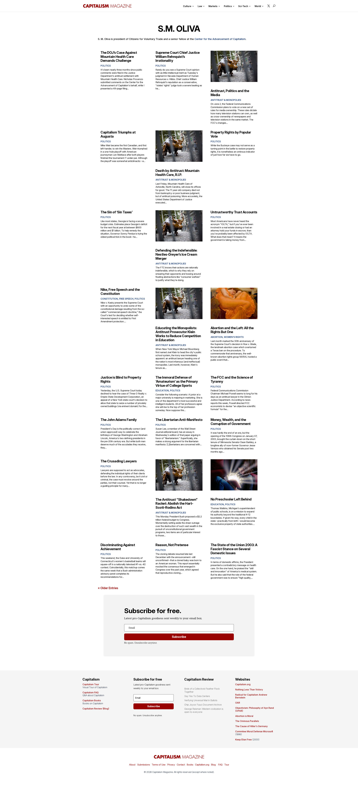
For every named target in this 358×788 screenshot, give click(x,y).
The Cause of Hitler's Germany (251, 726)
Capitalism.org (242, 684)
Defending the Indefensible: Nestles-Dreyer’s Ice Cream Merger (176, 254)
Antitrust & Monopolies (226, 100)
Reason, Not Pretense (172, 545)
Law (200, 6)
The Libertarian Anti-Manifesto (179, 420)
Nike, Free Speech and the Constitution (120, 292)
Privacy (171, 764)
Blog (213, 764)
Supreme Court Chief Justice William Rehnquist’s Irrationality (178, 57)
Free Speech (126, 298)
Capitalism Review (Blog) (96, 708)
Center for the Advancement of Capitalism (220, 39)
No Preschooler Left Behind (231, 499)
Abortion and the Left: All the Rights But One (232, 330)
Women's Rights (234, 337)
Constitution (109, 298)
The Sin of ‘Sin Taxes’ (116, 212)
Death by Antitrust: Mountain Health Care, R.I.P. (177, 173)
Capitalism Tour (91, 684)
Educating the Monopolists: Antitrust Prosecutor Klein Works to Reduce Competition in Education (178, 334)
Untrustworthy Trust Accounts (234, 212)
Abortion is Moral (244, 716)
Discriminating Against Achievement (118, 547)
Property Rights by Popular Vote (231, 134)
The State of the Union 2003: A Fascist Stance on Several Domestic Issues (234, 549)
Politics (228, 6)
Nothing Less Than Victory (249, 689)
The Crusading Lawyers (119, 461)
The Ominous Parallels (247, 721)
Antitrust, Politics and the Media (230, 93)
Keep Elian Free (243, 739)
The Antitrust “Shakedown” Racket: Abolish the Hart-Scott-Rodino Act (176, 504)
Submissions (143, 764)
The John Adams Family (119, 420)
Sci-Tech (243, 6)
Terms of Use (158, 764)
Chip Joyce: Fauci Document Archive (203, 704)
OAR (237, 702)
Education (162, 390)
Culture (187, 6)
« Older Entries (108, 588)
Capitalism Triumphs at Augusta (118, 134)
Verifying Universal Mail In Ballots (200, 700)
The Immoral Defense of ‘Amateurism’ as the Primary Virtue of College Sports (177, 381)
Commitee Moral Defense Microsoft (254, 731)
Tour (226, 764)
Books (190, 764)
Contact (180, 764)
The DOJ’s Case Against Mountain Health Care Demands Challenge (119, 57)
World (258, 6)
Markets (213, 6)
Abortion (217, 337)
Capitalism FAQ (91, 692)
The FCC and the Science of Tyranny (232, 379)
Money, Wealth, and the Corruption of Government (231, 422)
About (132, 764)
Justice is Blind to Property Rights (121, 379)
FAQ (219, 764)
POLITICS (106, 65)
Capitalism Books (92, 700)
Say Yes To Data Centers (197, 696)
